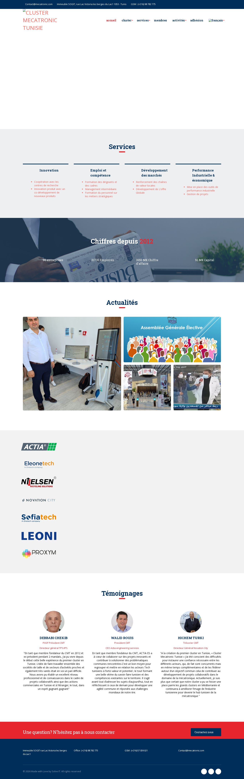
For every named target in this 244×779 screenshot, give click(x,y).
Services (143, 20)
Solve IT (56, 771)
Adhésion (196, 20)
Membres (160, 20)
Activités (178, 20)
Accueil (111, 20)
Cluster (126, 20)
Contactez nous (204, 732)
